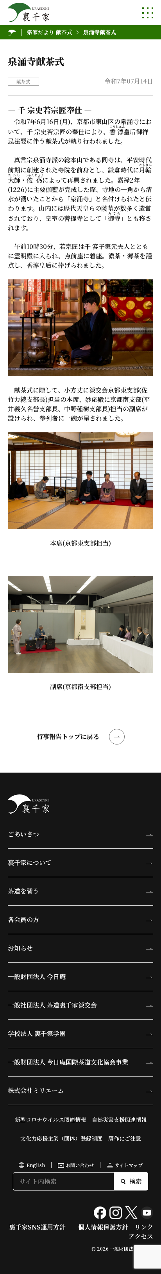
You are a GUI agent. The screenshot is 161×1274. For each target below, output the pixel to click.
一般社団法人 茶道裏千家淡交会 (52, 1004)
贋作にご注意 (124, 1138)
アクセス (140, 1236)
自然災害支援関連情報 (119, 1119)
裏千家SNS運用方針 (37, 1226)
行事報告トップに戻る (68, 736)
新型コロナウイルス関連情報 (50, 1119)
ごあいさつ (23, 834)
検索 (135, 1181)
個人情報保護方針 (103, 1226)
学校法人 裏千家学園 (37, 1033)
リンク (143, 1226)
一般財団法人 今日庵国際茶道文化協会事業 (68, 1061)
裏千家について (30, 862)
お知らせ (20, 948)
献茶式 (23, 81)
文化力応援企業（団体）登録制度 (61, 1138)
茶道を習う (23, 891)
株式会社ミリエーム (36, 1090)
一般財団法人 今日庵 (37, 976)
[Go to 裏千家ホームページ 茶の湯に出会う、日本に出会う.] (12, 32)
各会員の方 (23, 919)
